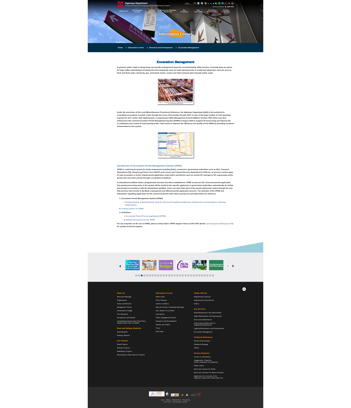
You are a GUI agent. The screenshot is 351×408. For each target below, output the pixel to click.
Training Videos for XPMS (132, 209)
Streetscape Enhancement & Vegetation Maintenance (204, 324)
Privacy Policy (186, 399)
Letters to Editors (162, 304)
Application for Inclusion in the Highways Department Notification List (208, 377)
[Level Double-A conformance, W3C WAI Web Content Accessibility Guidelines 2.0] (175, 396)
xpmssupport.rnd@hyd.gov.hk (219, 224)
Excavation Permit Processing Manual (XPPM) (146, 216)
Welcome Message (124, 297)
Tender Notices (200, 293)
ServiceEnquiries (225, 11)
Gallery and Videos (163, 324)
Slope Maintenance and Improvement (208, 316)
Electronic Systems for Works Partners (209, 372)
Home (120, 47)
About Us (123, 11)
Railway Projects (123, 348)
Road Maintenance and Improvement (207, 313)
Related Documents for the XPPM (140, 220)
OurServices (198, 11)
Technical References (203, 337)
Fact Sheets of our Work (165, 311)
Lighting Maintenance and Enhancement (209, 328)
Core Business (122, 314)
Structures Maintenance (203, 320)
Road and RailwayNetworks (168, 11)
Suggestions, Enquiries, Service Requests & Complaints (206, 361)
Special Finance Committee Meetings (170, 307)
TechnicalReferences (212, 11)
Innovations (160, 314)
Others (196, 304)
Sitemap (168, 399)
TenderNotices (152, 11)
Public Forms (199, 366)
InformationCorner (137, 11)
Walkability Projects (124, 351)
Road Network (122, 332)
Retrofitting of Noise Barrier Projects (131, 355)
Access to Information (202, 357)
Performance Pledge (124, 311)
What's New (160, 297)
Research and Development (161, 48)
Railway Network (123, 335)
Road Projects (122, 344)
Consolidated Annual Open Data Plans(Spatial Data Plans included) (131, 322)
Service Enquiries (201, 353)
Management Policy (124, 307)
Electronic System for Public (205, 369)
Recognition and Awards (126, 318)
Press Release (161, 300)
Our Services (199, 309)
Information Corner (136, 48)
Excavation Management (203, 332)
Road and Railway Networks (129, 328)
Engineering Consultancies (204, 300)
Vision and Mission (124, 304)
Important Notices (176, 399)
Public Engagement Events (166, 318)
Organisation (122, 300)
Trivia (158, 328)
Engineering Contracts (202, 297)
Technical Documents (202, 341)
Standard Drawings (201, 344)
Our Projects (122, 341)
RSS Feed (159, 331)
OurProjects (184, 11)
